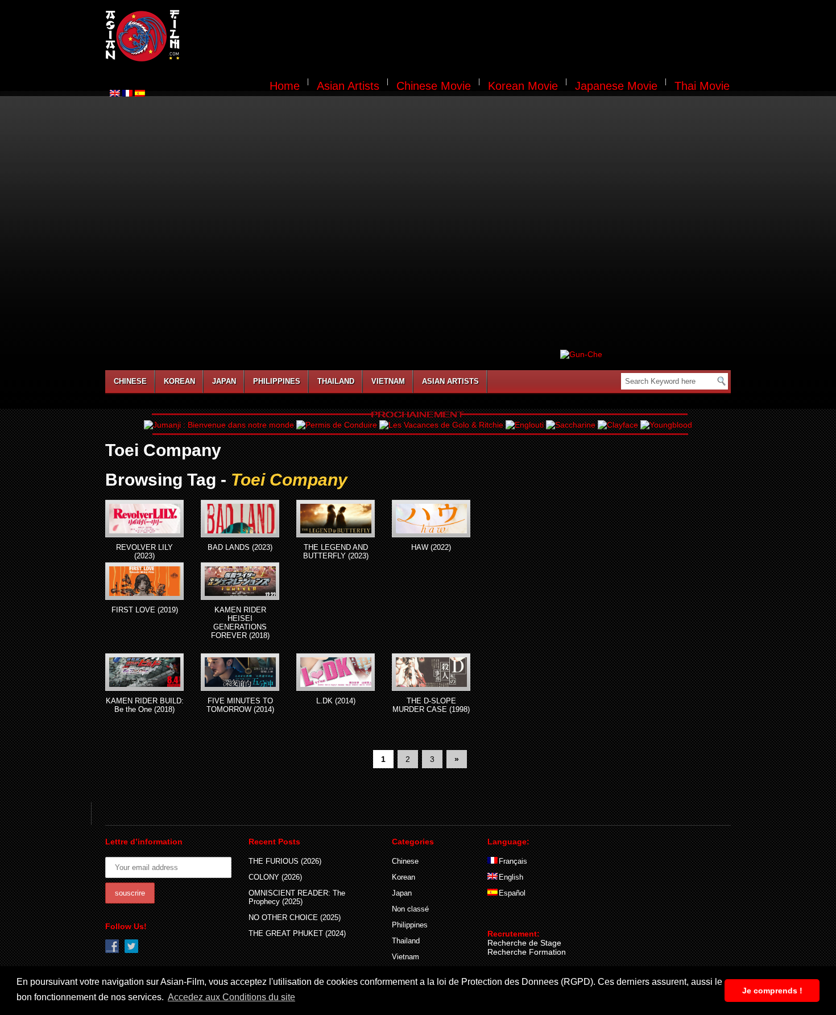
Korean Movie (523, 86)
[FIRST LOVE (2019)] (144, 581)
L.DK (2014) (335, 701)
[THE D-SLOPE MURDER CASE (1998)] (431, 672)
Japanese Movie (616, 86)
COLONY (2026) (275, 877)
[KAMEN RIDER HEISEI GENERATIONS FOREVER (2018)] (240, 581)
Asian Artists (348, 86)
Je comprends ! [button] (772, 990)
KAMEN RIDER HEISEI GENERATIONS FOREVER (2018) (240, 623)
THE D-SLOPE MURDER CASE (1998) (431, 705)
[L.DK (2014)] (335, 672)
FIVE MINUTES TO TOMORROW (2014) (240, 705)
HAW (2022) (431, 547)
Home (285, 86)
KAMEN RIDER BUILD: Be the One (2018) (145, 705)
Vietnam (388, 381)
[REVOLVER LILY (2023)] (144, 518)
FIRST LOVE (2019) (144, 610)
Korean (179, 381)
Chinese (130, 381)
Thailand (335, 381)
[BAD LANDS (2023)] (240, 518)
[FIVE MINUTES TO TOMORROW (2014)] (240, 672)
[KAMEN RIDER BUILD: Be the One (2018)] (144, 672)
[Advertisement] (462, 37)
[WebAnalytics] (510, 917)
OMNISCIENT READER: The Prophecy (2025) (297, 897)
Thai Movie (702, 86)
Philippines (276, 381)
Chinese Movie (433, 86)
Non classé (410, 909)
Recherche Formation (526, 951)
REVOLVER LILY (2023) (144, 551)
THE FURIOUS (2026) (285, 861)
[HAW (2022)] (431, 518)
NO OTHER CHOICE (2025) (295, 917)
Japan (224, 381)
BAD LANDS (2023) (240, 547)
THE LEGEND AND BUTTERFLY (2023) (336, 551)
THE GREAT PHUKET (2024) (297, 933)
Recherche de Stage (524, 942)
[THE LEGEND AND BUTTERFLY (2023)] (335, 518)
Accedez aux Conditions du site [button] (231, 997)
